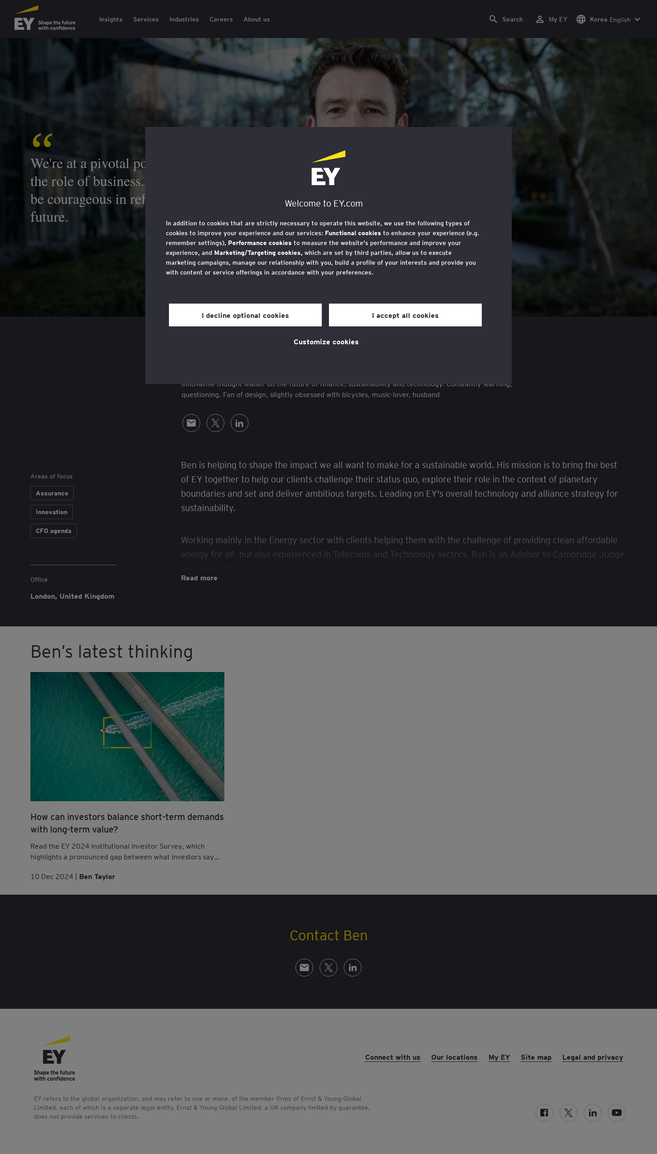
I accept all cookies (405, 315)
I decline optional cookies (245, 315)
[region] (328, 255)
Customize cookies (326, 341)
